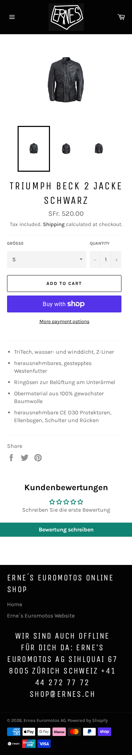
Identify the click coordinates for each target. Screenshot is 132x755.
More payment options (64, 321)
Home (14, 604)
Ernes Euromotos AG (45, 720)
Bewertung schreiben (66, 529)
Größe (15, 243)
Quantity (99, 243)
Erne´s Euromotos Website (41, 615)
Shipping (53, 224)
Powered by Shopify (88, 720)
